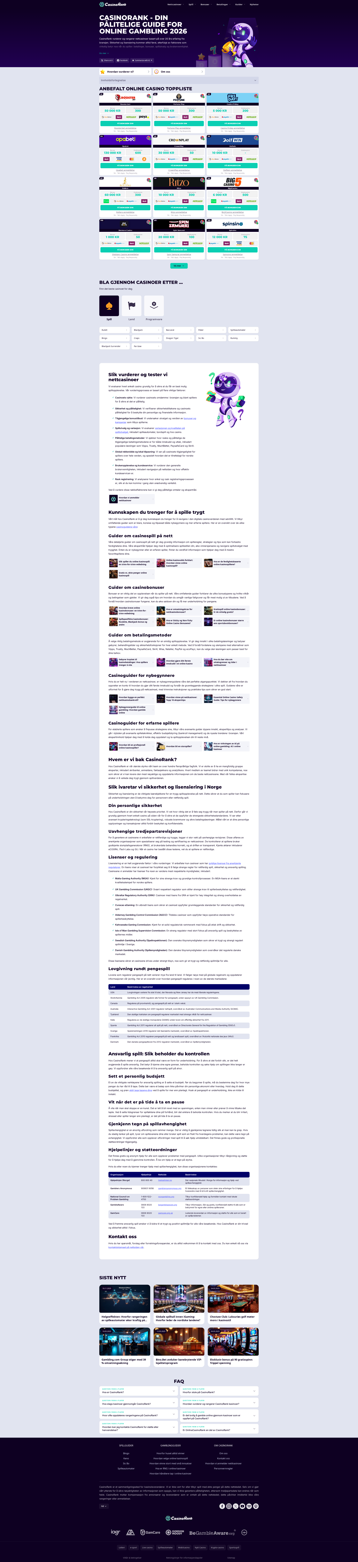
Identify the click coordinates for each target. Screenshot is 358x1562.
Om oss (223, 1453)
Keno (126, 1458)
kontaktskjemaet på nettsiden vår (126, 1247)
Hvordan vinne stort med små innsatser (171, 1463)
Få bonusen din (125, 123)
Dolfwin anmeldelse (232, 170)
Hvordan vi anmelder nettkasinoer (223, 1463)
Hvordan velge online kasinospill (170, 1458)
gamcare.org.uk (165, 1213)
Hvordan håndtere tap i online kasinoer (170, 1473)
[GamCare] (150, 1532)
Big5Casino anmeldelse (233, 212)
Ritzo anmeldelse (179, 212)
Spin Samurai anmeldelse (179, 254)
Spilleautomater (126, 1468)
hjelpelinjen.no (165, 1180)
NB (102, 1506)
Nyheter (254, 4)
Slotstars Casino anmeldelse (125, 254)
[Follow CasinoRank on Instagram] (229, 1506)
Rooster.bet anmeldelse (125, 128)
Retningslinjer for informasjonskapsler (184, 1557)
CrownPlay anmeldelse (179, 170)
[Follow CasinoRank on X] (235, 1506)
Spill (191, 4)
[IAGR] (115, 1532)
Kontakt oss (223, 1458)
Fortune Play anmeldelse (179, 128)
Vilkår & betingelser (132, 1557)
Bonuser (205, 4)
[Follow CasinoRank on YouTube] (242, 1506)
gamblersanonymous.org (169, 1188)
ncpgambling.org (166, 1196)
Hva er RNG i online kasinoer (170, 1468)
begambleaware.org (167, 1205)
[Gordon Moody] (175, 1532)
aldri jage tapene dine (140, 1090)
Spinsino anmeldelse (233, 254)
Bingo (126, 1453)
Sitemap (231, 1557)
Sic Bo (126, 1463)
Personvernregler (223, 1468)
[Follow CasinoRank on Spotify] (249, 1506)
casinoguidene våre (126, 526)
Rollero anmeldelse (125, 212)
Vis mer (177, 265)
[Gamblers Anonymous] (130, 1532)
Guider (239, 4)
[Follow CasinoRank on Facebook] (222, 1506)
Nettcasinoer (174, 4)
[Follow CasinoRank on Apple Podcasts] (256, 1506)
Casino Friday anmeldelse (233, 128)
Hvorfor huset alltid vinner (171, 1453)
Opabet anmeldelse (125, 170)
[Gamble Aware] (213, 1532)
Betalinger (222, 4)
